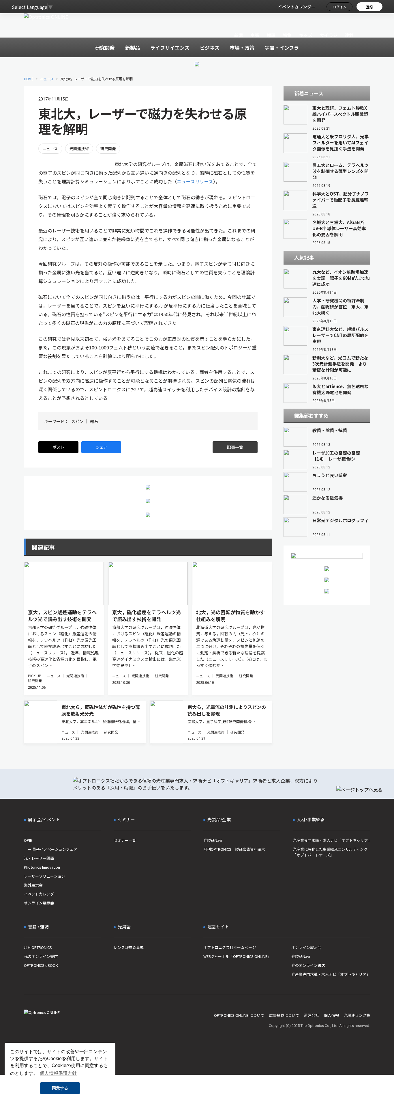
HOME (28, 78)
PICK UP (34, 675)
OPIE (28, 840)
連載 (349, 35)
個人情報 (331, 1015)
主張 (254, 35)
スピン (77, 421)
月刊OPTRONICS (38, 947)
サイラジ (329, 35)
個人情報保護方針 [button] (58, 1073)
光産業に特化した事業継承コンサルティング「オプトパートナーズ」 (330, 852)
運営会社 (311, 1015)
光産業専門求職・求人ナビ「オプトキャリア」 (331, 840)
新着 (238, 35)
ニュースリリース (195, 181)
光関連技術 (79, 148)
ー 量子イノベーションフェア (50, 849)
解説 (271, 35)
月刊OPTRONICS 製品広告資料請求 (234, 849)
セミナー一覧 (125, 840)
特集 (287, 35)
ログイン (339, 6)
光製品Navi (212, 840)
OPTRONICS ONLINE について (239, 1015)
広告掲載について (284, 1015)
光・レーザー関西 (39, 858)
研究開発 (108, 148)
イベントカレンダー (297, 7)
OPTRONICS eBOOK (41, 965)
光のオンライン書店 (41, 956)
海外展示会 (33, 885)
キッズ (306, 35)
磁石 (94, 421)
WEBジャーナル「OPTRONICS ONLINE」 (237, 956)
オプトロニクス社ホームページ (229, 947)
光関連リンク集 (357, 1015)
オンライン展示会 (39, 903)
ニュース (47, 78)
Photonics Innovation (42, 867)
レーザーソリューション (44, 876)
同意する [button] (60, 1088)
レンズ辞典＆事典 (129, 947)
